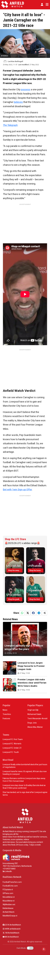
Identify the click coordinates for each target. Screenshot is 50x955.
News (5, 710)
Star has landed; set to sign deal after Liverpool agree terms (25, 793)
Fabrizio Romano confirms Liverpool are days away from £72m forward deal (24, 779)
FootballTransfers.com (12, 882)
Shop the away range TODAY (15, 570)
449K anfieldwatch (13, 929)
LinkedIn (8, 871)
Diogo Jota (32, 723)
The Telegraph (10, 125)
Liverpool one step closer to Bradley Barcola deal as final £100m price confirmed (24, 786)
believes (18, 102)
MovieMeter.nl (9, 897)
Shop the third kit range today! (36, 599)
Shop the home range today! (36, 570)
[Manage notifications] (44, 949)
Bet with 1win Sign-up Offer (17, 489)
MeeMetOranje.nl (10, 916)
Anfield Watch (8, 912)
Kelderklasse (8, 908)
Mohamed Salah (34, 714)
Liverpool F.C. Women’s (12, 744)
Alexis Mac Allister (35, 727)
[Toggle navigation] (46, 4)
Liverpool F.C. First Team (13, 739)
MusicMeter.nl (8, 901)
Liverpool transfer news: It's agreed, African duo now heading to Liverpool (25, 772)
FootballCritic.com (10, 886)
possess (25, 89)
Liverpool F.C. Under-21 (12, 748)
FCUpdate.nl (8, 889)
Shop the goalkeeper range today (15, 599)
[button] (42, 4)
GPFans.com (8, 893)
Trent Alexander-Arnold (37, 718)
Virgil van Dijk (32, 710)
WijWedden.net (9, 904)
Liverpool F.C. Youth (11, 752)
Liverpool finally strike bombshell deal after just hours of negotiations (25, 765)
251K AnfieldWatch (13, 925)
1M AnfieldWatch (12, 933)
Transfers (7, 714)
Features (6, 718)
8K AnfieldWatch (12, 937)
